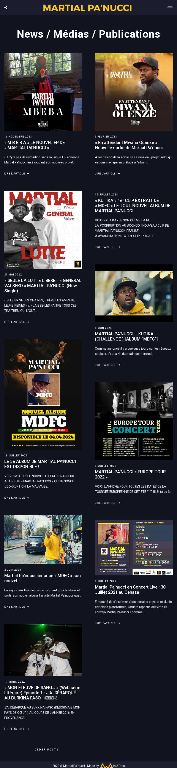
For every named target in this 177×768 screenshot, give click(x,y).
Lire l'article (15, 173)
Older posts (46, 749)
